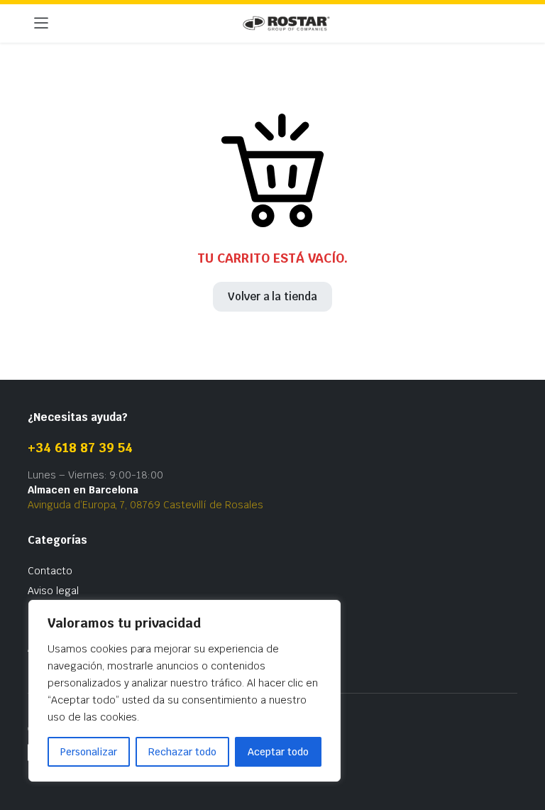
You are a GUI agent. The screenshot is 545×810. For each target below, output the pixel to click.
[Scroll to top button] (522, 746)
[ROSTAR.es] (286, 23)
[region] (184, 691)
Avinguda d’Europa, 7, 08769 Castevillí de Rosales (145, 504)
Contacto (50, 570)
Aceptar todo (278, 751)
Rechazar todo (182, 751)
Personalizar (88, 751)
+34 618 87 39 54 (80, 447)
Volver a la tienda (272, 296)
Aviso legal (53, 590)
